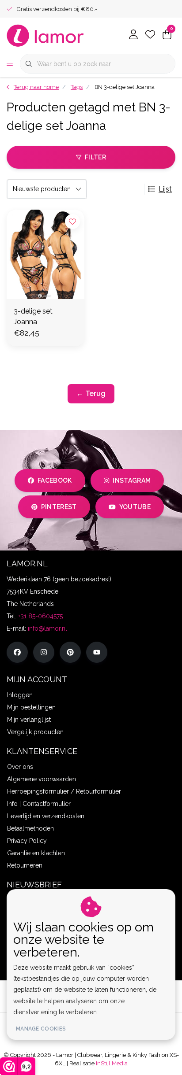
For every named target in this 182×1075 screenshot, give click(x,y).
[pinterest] (70, 652)
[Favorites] (150, 35)
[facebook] (17, 652)
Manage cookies (41, 1029)
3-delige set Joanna (33, 316)
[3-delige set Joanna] (45, 254)
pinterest (59, 506)
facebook (55, 480)
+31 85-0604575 (40, 616)
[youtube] (96, 652)
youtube (135, 506)
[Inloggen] (133, 35)
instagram (132, 480)
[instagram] (43, 652)
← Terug (91, 393)
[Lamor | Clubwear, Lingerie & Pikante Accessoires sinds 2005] (45, 35)
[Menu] (10, 64)
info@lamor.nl (47, 628)
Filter (95, 157)
